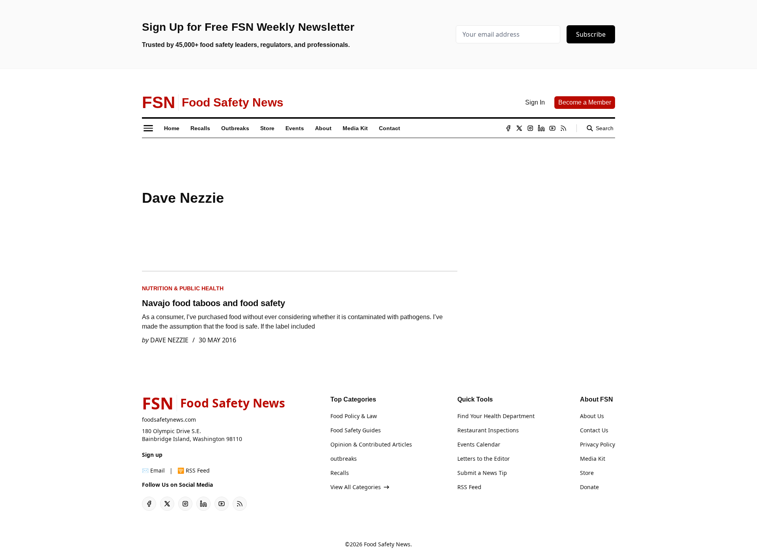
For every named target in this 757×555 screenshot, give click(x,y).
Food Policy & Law (353, 416)
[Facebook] (508, 128)
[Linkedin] (541, 128)
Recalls (339, 473)
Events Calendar (478, 444)
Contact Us (594, 430)
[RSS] (563, 128)
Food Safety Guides (355, 430)
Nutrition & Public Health (183, 288)
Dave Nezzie (169, 340)
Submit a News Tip (482, 473)
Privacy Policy (597, 444)
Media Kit (592, 458)
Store (587, 473)
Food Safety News (387, 544)
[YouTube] (552, 128)
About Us (592, 416)
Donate (589, 487)
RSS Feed (469, 487)
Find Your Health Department (496, 416)
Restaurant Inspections (488, 430)
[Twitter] (519, 128)
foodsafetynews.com (169, 419)
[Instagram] (530, 128)
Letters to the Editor (483, 458)
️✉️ (153, 470)
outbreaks (343, 458)
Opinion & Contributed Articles (371, 444)
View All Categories (355, 487)
